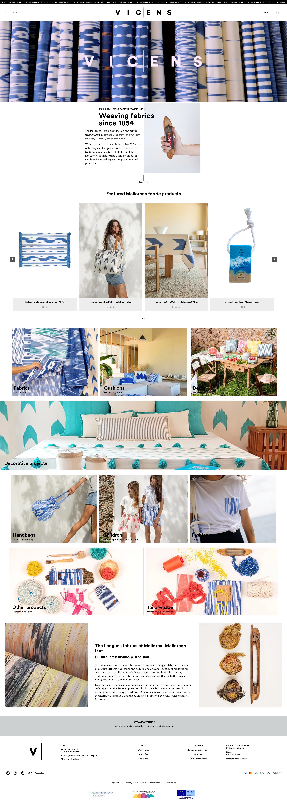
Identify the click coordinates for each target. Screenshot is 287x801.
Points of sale (143, 754)
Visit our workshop (199, 759)
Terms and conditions (151, 783)
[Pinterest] (22, 773)
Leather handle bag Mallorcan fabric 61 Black (242, 302)
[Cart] (277, 12)
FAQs (143, 745)
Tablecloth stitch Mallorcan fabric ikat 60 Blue (45, 302)
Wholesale (199, 754)
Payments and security (198, 750)
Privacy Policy (132, 783)
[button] (12, 259)
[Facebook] (8, 773)
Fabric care (143, 750)
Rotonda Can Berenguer (237, 745)
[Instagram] (15, 773)
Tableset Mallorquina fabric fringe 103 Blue (176, 302)
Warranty (198, 745)
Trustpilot (39, 773)
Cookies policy (170, 783)
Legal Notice (116, 783)
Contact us (143, 759)
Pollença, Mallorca (235, 748)
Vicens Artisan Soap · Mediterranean (110, 302)
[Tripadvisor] (30, 773)
